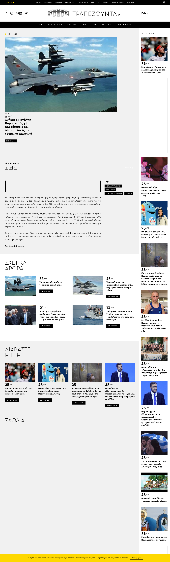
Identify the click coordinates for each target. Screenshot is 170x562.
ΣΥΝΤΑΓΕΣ (85, 25)
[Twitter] (26, 13)
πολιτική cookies (121, 558)
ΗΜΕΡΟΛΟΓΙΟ (99, 25)
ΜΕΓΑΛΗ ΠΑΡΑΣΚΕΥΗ (113, 186)
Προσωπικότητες (118, 2)
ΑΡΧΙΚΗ (41, 25)
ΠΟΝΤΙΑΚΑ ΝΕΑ (55, 25)
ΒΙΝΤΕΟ (111, 25)
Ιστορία (38, 2)
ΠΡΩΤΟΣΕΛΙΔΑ (125, 25)
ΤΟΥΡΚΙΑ (129, 193)
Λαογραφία (48, 2)
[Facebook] (6, 13)
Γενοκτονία (130, 2)
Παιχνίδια (105, 2)
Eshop (145, 13)
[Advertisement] (53, 186)
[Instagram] (11, 13)
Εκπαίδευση (69, 2)
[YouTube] (19, 13)
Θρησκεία (58, 2)
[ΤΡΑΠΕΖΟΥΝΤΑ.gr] (85, 13)
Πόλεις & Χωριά (82, 2)
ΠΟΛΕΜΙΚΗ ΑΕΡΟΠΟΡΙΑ (114, 193)
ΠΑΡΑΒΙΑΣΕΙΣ (110, 190)
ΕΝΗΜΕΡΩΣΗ (71, 25)
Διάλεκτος (95, 2)
